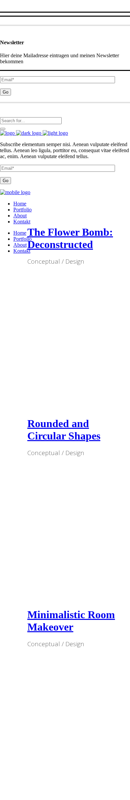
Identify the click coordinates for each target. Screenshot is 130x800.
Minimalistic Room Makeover (71, 621)
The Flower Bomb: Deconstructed (70, 238)
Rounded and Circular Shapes (63, 429)
